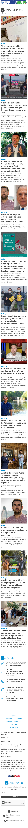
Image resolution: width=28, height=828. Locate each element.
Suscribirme (14, 796)
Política (3, 44)
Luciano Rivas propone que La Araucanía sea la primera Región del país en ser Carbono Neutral (13, 424)
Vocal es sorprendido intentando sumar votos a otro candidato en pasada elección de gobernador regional (12, 51)
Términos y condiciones (14, 721)
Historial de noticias (14, 719)
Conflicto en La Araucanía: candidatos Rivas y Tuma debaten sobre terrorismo (13, 371)
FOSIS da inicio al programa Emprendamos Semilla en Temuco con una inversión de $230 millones (15, 689)
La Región (4, 212)
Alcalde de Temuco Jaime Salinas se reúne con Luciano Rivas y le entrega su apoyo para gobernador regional (13, 478)
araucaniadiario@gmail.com (15, 821)
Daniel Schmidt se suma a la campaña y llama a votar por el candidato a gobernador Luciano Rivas (13, 320)
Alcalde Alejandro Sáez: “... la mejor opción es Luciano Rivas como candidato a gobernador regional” (13, 584)
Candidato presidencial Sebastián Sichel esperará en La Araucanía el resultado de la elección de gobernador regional (13, 166)
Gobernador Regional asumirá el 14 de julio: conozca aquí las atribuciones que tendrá (12, 218)
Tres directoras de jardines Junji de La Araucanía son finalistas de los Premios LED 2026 (16, 663)
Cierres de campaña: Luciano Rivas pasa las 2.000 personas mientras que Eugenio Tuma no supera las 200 (14, 108)
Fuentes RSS (14, 724)
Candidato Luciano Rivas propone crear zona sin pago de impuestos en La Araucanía (14, 531)
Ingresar (15, 727)
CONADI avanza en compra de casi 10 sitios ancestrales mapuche (15, 681)
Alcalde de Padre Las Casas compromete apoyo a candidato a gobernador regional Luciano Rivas (13, 634)
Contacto (14, 716)
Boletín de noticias (14, 782)
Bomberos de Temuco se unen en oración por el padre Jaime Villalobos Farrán (16, 698)
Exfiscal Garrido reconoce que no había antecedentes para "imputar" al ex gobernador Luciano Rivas (16, 672)
